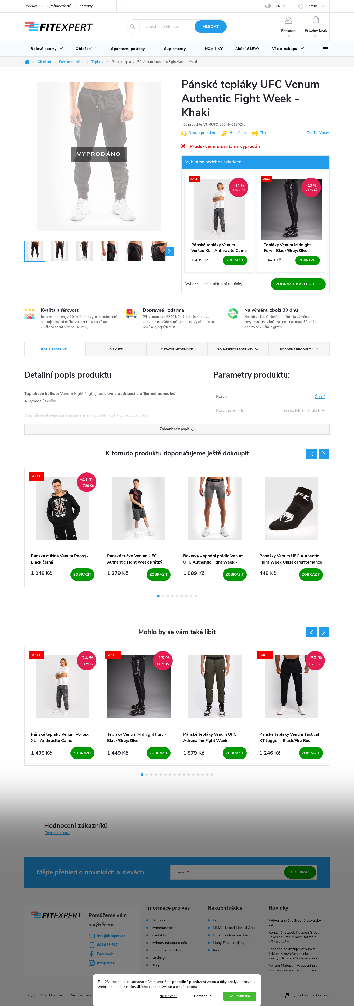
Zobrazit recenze (57, 833)
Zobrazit (82, 574)
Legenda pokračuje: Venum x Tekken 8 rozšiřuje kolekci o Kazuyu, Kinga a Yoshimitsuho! (293, 954)
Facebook (105, 953)
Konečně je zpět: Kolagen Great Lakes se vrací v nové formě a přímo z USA (293, 937)
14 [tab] (202, 774)
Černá (320, 397)
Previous (311, 454)
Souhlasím (242, 996)
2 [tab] (163, 596)
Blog (155, 965)
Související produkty (235, 349)
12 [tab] (193, 774)
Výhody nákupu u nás (169, 942)
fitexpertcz (106, 962)
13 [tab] (198, 774)
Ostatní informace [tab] (177, 349)
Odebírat (300, 872)
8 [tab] (191, 596)
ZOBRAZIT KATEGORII (298, 284)
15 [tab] (207, 774)
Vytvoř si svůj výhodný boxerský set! (294, 923)
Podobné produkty (296, 349)
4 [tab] (172, 596)
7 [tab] (186, 596)
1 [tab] (158, 596)
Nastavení (168, 996)
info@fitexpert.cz (111, 935)
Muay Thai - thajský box (232, 943)
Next (324, 454)
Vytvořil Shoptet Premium (310, 995)
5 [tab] (177, 596)
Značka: (318, 133)
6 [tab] (181, 596)
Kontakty (86, 6)
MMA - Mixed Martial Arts (234, 928)
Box (216, 920)
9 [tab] (195, 596)
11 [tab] (188, 774)
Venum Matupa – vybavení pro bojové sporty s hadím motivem (294, 968)
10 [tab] (184, 774)
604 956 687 (107, 944)
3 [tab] (167, 596)
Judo (216, 950)
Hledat (211, 26)
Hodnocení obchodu (168, 950)
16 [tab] (212, 774)
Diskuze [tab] (116, 349)
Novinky (158, 957)
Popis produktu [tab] (55, 349)
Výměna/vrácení (58, 6)
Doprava (31, 6)
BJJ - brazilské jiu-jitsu (230, 935)
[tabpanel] (63, 527)
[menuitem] (46, 49)
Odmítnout (202, 996)
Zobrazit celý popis (174, 429)
